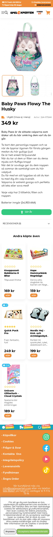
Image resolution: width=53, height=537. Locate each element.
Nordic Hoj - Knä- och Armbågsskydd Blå (39, 334)
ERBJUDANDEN (44, 5)
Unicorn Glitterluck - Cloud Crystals (13, 393)
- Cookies (7, 441)
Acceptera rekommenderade (33, 531)
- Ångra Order (10, 478)
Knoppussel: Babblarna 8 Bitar (11, 273)
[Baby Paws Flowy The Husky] (12, 85)
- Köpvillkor (8, 435)
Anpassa (10, 531)
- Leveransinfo (10, 466)
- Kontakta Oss (11, 453)
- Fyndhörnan (10, 472)
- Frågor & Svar (11, 447)
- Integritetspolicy (12, 460)
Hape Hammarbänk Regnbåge (38, 273)
